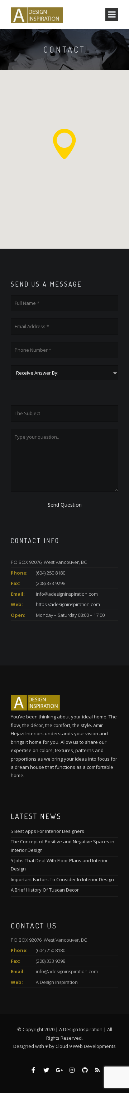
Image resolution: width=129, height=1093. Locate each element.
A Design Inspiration (57, 982)
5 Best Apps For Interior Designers (47, 831)
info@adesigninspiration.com (67, 971)
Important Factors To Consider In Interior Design (62, 879)
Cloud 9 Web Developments (86, 1046)
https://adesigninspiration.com (68, 604)
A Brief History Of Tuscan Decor (45, 890)
